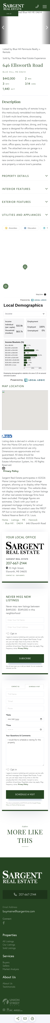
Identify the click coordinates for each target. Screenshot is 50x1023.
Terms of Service (16, 805)
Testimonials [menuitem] (9, 986)
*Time (8, 725)
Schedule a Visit (34, 686)
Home (5, 519)
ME (23, 519)
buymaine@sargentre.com (19, 911)
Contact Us (10, 575)
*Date (8, 715)
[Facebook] (4, 923)
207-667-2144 (16, 563)
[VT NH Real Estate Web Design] (25, 1002)
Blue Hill (9, 523)
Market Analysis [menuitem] (11, 969)
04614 (20, 523)
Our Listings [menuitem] (9, 944)
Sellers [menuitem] (6, 965)
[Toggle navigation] (45, 6)
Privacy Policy (11, 471)
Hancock (33, 519)
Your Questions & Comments (18, 735)
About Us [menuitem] (7, 983)
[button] (4, 27)
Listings (15, 519)
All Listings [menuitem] (8, 941)
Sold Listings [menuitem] (9, 948)
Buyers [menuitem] (6, 962)
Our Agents (20, 575)
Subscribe (25, 658)
